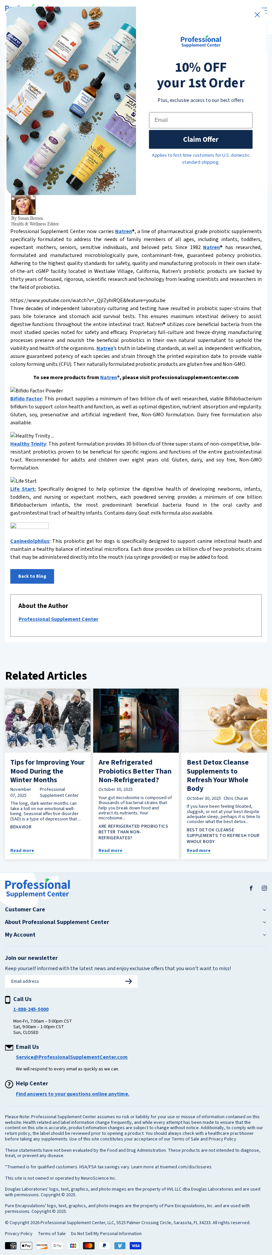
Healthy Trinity (28, 444)
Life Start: (23, 489)
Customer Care (25, 909)
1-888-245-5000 (30, 1009)
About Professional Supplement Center (57, 922)
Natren (123, 231)
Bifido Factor (26, 398)
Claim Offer (200, 139)
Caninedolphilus (29, 541)
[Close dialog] (257, 14)
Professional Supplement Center (58, 619)
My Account (20, 935)
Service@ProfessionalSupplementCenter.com (72, 1057)
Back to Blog (32, 576)
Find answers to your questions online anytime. (72, 1094)
